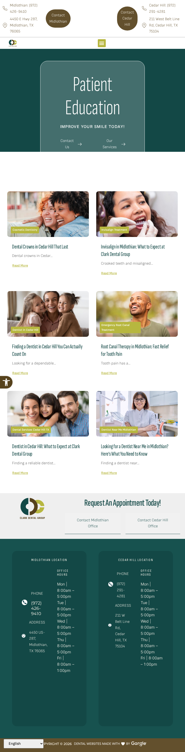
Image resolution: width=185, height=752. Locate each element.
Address (37, 622)
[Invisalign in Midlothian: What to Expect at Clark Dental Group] (137, 214)
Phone (37, 593)
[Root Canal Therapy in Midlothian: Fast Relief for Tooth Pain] (137, 314)
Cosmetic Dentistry (25, 230)
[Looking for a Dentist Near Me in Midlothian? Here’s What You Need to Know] (137, 414)
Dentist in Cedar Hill (25, 330)
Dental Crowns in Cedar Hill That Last (40, 246)
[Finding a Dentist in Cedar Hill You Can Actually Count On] (48, 314)
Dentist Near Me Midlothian (118, 430)
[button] (6, 382)
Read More (20, 265)
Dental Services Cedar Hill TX (31, 430)
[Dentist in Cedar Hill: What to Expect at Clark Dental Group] (48, 414)
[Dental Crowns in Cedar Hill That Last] (48, 214)
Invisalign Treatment (114, 230)
